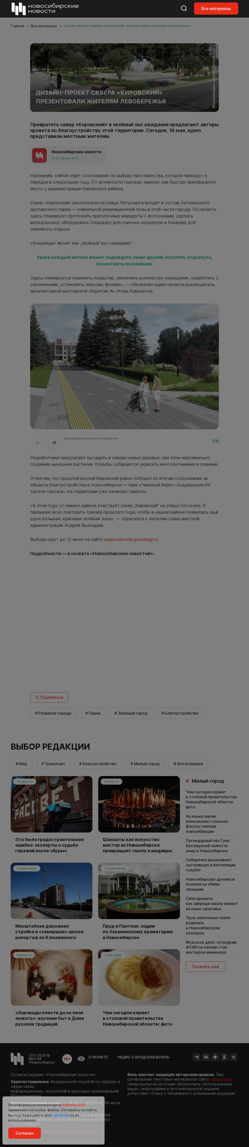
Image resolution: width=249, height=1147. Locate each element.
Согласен (25, 1133)
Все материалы (216, 8)
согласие (61, 1115)
